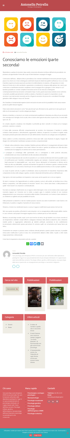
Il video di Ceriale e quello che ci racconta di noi (35, 327)
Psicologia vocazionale (35, 400)
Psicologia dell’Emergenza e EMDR (35, 410)
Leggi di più (37, 435)
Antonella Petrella (21, 52)
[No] (68, 433)
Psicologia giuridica (34, 403)
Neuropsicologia (33, 398)
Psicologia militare (34, 406)
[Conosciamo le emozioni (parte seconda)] (35, 32)
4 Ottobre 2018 (8, 52)
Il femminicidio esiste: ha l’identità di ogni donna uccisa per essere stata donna (35, 356)
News (10, 327)
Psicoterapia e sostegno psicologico (36, 394)
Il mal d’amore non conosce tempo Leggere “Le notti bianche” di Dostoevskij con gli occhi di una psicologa (35, 340)
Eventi (10, 324)
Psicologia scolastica (35, 413)
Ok (31, 435)
